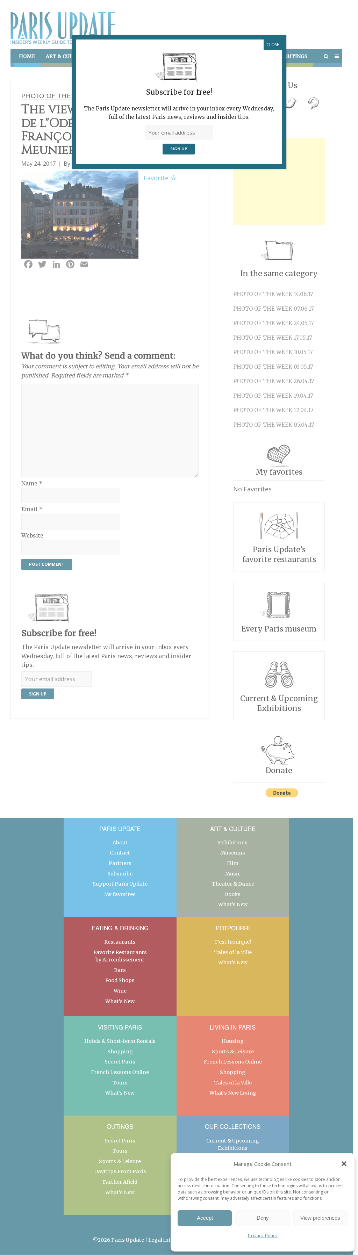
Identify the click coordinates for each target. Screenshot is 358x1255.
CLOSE (272, 45)
